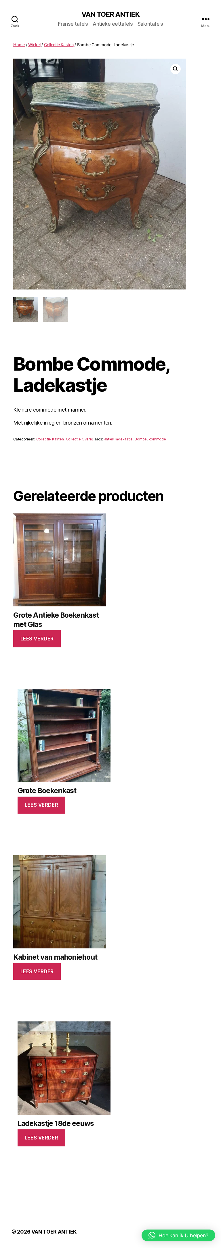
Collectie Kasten (59, 44)
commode (157, 439)
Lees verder (37, 639)
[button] (175, 69)
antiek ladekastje (118, 439)
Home (19, 44)
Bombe (141, 439)
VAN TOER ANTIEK (110, 14)
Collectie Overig (79, 439)
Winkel (34, 44)
